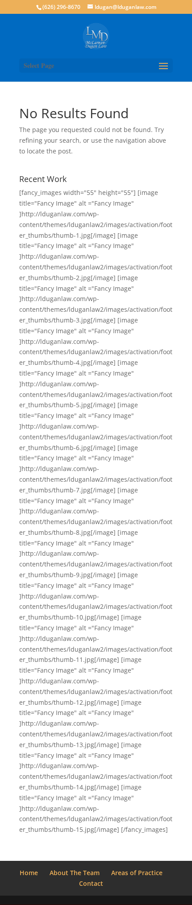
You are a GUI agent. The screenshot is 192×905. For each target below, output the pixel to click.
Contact (91, 883)
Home (29, 872)
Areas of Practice (137, 872)
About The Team (75, 872)
